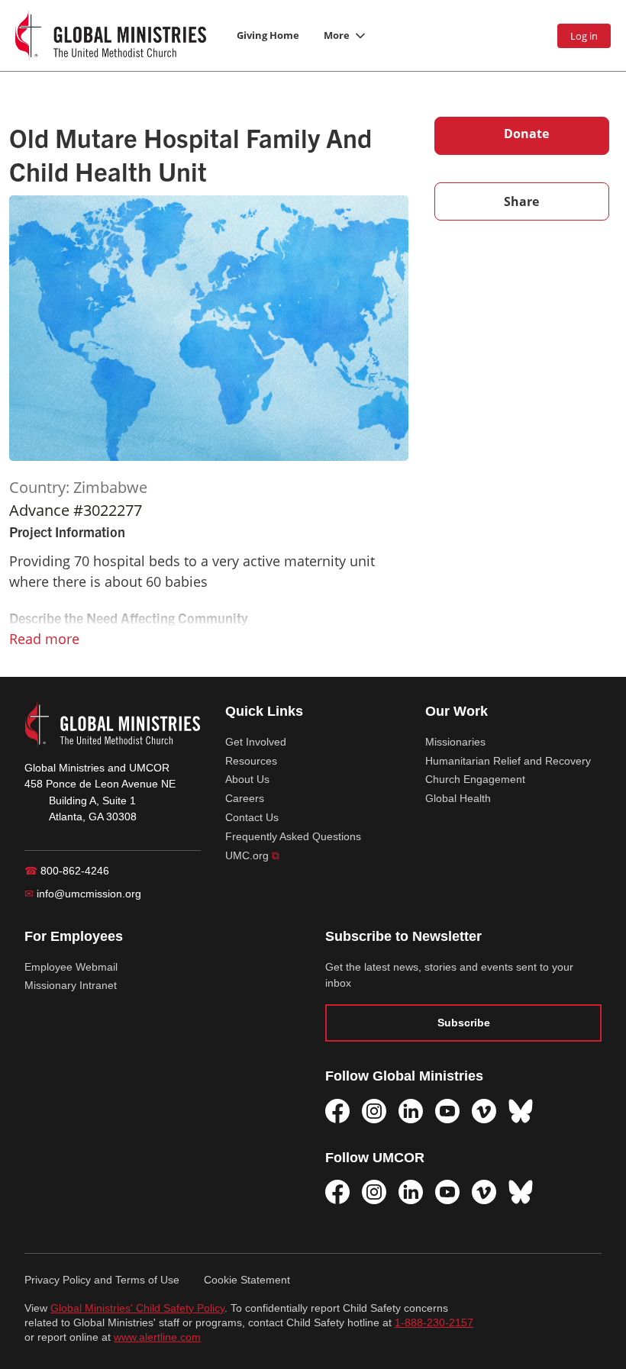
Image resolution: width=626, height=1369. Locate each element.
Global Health (458, 798)
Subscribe (463, 1022)
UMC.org (252, 855)
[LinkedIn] (411, 1111)
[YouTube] (447, 1111)
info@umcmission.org (82, 893)
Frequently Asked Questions (293, 836)
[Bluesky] (520, 1111)
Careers (244, 798)
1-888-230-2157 (434, 1323)
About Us (247, 779)
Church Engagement (475, 779)
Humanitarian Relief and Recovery (508, 761)
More (337, 35)
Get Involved (255, 742)
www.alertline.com (157, 1337)
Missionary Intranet (70, 985)
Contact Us (252, 817)
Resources (251, 761)
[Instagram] (374, 1111)
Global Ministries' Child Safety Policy (137, 1308)
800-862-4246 (66, 871)
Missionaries (455, 742)
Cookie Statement (247, 1280)
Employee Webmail (71, 967)
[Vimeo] (484, 1111)
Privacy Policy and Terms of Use (101, 1280)
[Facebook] (337, 1111)
